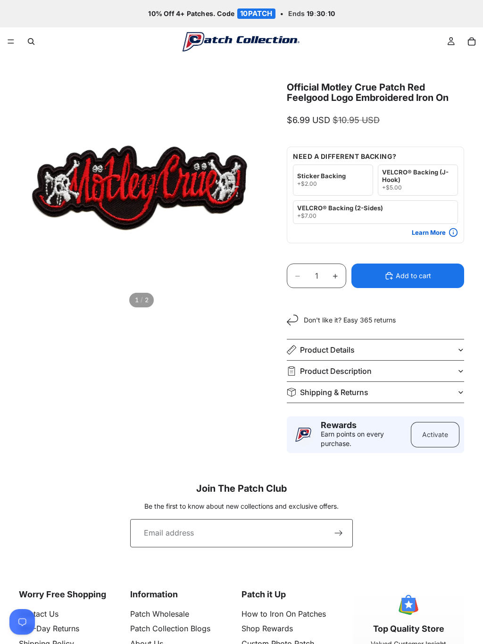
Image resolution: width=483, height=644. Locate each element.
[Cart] (471, 41)
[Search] (31, 41)
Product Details (327, 350)
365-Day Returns (49, 628)
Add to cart (413, 276)
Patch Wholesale (159, 614)
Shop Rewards (267, 628)
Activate (435, 434)
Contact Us (38, 614)
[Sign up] (339, 533)
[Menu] (11, 42)
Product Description (336, 371)
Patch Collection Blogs (170, 628)
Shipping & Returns (334, 392)
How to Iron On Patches (284, 614)
